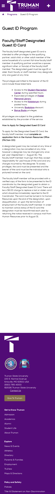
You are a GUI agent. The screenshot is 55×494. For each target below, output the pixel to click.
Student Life (10, 428)
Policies (8, 487)
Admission (9, 414)
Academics (9, 419)
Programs (12, 14)
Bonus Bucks (20, 110)
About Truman (11, 432)
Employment (10, 464)
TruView (8, 469)
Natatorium (33, 101)
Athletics (8, 450)
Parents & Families (13, 459)
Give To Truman (14, 398)
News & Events (11, 446)
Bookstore (29, 107)
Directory (8, 455)
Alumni (7, 423)
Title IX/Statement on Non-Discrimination (24, 491)
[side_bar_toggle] (2, 6)
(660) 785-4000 (13, 384)
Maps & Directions (13, 473)
